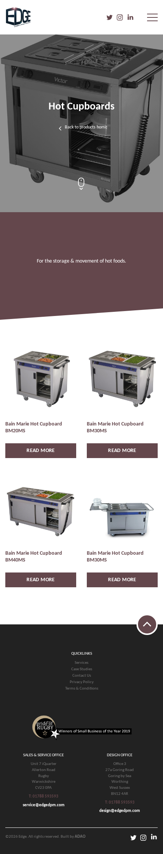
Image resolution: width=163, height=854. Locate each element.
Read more (41, 451)
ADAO (80, 837)
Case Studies (81, 669)
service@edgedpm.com (43, 805)
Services (81, 663)
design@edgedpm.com (119, 811)
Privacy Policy (82, 682)
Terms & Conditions (81, 689)
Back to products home (86, 127)
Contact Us (81, 676)
